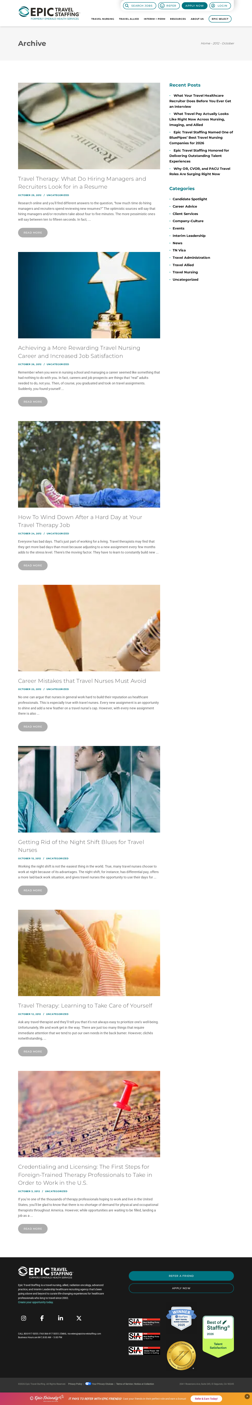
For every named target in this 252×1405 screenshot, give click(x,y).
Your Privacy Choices (102, 1384)
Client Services (185, 214)
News (177, 243)
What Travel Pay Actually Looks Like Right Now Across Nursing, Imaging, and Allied (199, 119)
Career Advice (185, 206)
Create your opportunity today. (35, 1302)
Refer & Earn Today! (206, 1398)
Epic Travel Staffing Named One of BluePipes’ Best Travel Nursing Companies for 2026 (201, 137)
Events (178, 228)
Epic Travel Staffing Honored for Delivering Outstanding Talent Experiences (199, 155)
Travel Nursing (185, 272)
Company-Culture (188, 221)
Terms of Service (124, 1384)
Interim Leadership (189, 236)
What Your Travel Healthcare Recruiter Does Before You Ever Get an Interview (200, 101)
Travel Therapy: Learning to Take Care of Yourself (85, 1005)
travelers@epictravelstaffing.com (84, 1333)
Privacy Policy (75, 1384)
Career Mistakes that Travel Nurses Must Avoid (82, 680)
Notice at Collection (144, 1384)
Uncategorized (58, 195)
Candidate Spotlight (190, 199)
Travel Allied (183, 265)
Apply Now (194, 5)
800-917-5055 (31, 1333)
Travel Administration (191, 258)
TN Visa (179, 250)
